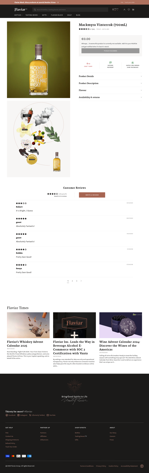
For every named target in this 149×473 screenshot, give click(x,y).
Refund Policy (10, 443)
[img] (21, 203)
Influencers (44, 440)
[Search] (35, 10)
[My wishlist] (129, 9)
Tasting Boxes (32, 15)
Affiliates (43, 436)
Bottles (18, 15)
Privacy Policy (101, 466)
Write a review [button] (92, 195)
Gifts (44, 15)
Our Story (113, 433)
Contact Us (9, 436)
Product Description (88, 83)
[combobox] (70, 9)
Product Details (86, 76)
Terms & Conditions (86, 466)
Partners (43, 433)
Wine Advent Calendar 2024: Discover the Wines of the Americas (119, 345)
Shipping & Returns (12, 440)
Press (112, 440)
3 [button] (76, 281)
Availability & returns (89, 97)
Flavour (82, 90)
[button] (133, 9)
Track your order (129, 2)
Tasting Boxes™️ (81, 436)
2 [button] (72, 281)
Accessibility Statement (129, 466)
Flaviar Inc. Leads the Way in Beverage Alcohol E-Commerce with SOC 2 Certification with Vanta (74, 347)
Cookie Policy (113, 466)
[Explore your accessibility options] (142, 466)
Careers (112, 436)
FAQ (122, 2)
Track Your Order (11, 447)
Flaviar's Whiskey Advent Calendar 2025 (25, 343)
